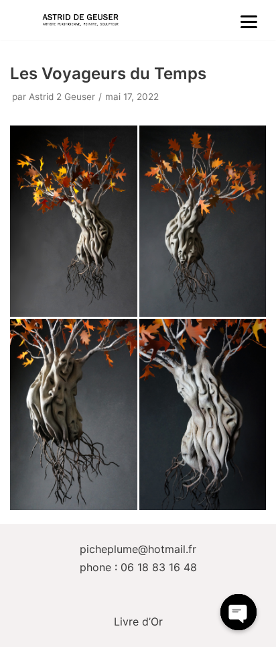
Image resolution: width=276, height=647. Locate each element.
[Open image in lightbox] (73, 221)
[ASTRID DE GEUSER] (80, 20)
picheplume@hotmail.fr (138, 549)
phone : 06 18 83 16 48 (138, 567)
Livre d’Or (138, 621)
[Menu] (248, 20)
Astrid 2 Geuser (62, 96)
